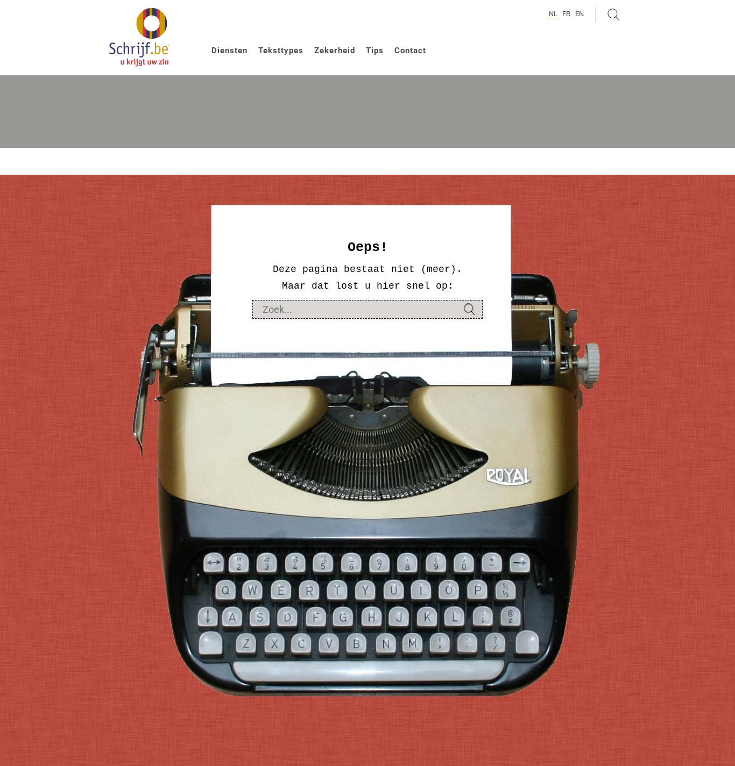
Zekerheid (334, 50)
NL (553, 14)
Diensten (229, 50)
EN (579, 14)
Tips (375, 50)
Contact (410, 50)
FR (566, 14)
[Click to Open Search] (613, 15)
